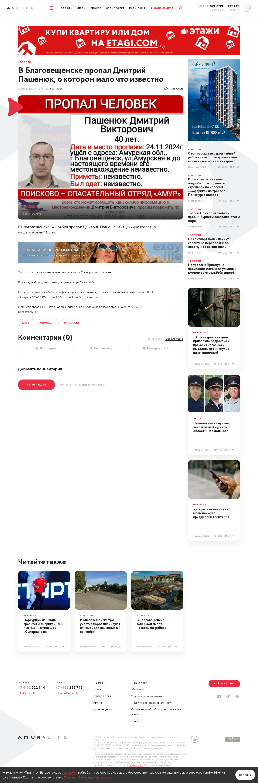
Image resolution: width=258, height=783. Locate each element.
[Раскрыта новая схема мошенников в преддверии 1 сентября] (233, 536)
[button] (237, 696)
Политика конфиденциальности (151, 702)
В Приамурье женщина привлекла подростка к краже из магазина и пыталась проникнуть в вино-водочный (211, 345)
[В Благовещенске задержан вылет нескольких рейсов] (176, 647)
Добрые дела (102, 709)
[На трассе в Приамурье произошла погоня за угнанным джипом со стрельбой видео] (238, 278)
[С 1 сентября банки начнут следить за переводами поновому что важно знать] (238, 253)
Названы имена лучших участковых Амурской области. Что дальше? (211, 427)
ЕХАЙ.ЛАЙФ (137, 8)
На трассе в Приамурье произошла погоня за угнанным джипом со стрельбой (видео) (212, 268)
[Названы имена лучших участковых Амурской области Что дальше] (233, 450)
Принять (245, 775)
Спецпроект (115, 8)
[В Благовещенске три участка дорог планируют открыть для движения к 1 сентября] (119, 647)
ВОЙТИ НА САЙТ (224, 683)
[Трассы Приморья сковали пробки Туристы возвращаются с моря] (238, 227)
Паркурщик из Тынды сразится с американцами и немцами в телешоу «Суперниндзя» (43, 626)
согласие (68, 772)
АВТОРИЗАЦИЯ (36, 384)
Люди (81, 8)
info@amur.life (27, 693)
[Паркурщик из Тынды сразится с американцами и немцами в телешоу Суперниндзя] (63, 647)
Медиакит (137, 689)
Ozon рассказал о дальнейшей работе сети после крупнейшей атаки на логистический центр (212, 157)
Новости (66, 8)
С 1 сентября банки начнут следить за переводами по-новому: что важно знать (209, 243)
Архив (97, 703)
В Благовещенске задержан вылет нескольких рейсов (151, 624)
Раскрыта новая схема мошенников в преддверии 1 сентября (211, 513)
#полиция (47, 323)
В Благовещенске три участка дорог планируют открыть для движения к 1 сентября (100, 626)
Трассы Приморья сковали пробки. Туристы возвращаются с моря (214, 217)
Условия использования (146, 696)
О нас (135, 721)
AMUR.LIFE (139, 307)
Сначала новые (153, 338)
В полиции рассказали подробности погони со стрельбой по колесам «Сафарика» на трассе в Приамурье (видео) (206, 187)
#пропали (71, 323)
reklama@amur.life (67, 693)
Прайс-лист (139, 682)
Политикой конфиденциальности (88, 777)
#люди (27, 323)
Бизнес (95, 8)
